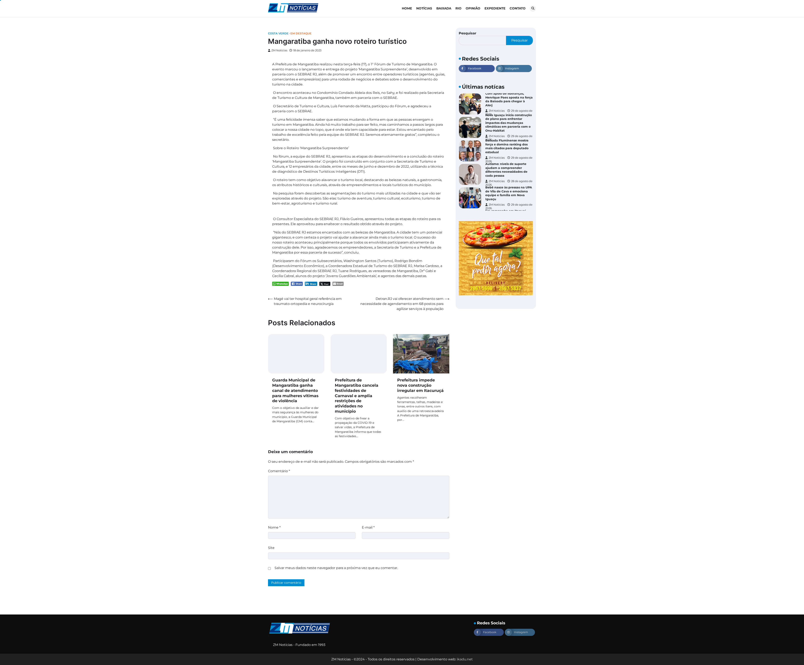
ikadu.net (465, 659)
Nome (274, 527)
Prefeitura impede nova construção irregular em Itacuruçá (420, 385)
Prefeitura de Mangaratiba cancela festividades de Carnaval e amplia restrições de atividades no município (356, 396)
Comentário (279, 471)
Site (271, 548)
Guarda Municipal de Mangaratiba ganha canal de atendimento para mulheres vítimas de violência (295, 390)
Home (407, 8)
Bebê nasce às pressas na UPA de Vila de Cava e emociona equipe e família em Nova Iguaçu (508, 170)
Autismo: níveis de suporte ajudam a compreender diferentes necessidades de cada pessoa (506, 146)
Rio (458, 8)
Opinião (473, 8)
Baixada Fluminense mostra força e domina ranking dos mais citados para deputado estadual (506, 123)
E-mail (368, 527)
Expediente (494, 8)
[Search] (533, 8)
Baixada (443, 8)
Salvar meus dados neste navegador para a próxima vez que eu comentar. (336, 568)
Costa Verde (278, 33)
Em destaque (301, 33)
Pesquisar (467, 33)
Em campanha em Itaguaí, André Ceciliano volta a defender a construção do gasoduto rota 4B (506, 193)
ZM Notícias (279, 50)
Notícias (424, 8)
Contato (518, 8)
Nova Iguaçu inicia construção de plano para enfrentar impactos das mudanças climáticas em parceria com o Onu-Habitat (508, 99)
